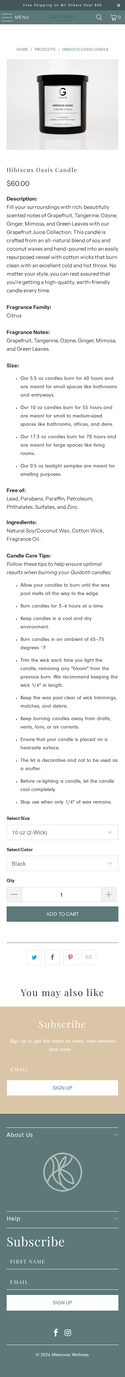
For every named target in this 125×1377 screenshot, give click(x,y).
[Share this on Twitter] (34, 957)
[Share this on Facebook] (52, 957)
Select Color (20, 849)
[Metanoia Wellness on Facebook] (56, 1334)
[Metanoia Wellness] (62, 17)
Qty (11, 880)
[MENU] (3, 17)
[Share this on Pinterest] (70, 957)
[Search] (99, 17)
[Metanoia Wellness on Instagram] (68, 1334)
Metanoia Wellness (70, 1355)
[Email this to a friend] (88, 957)
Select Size (18, 818)
